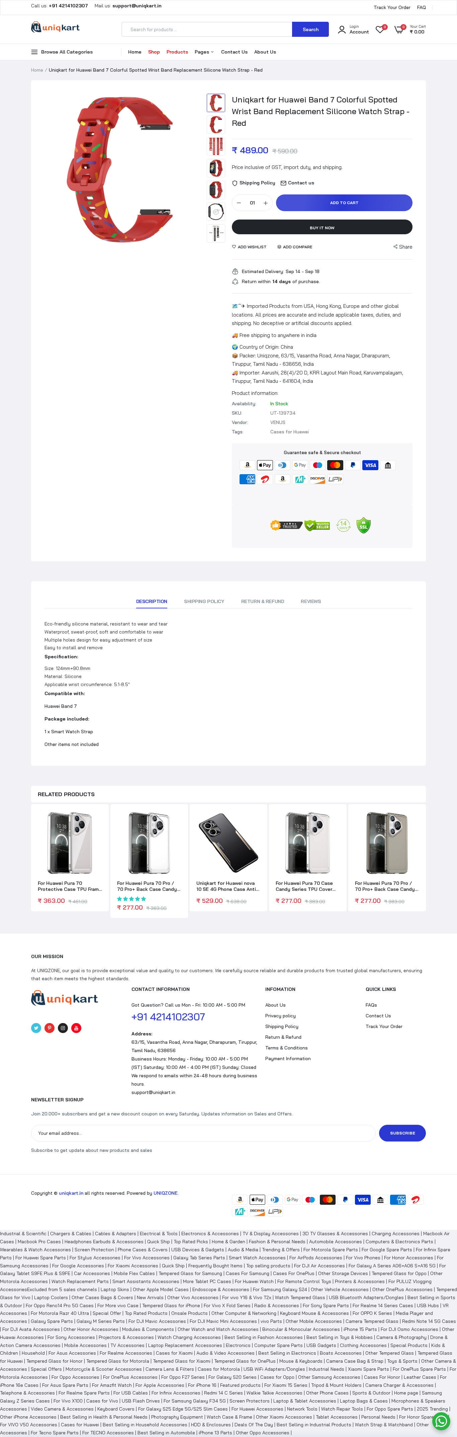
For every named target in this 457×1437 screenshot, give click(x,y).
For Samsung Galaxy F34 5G (195, 1401)
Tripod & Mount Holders (336, 1385)
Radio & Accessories (276, 1305)
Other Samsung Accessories (329, 1377)
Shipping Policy (204, 601)
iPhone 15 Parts (360, 1329)
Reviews (311, 601)
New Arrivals (150, 1297)
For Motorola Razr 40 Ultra (60, 1313)
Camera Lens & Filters (170, 1369)
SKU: (237, 413)
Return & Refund (262, 601)
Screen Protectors (250, 1401)
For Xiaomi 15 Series (285, 1385)
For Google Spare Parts (387, 1250)
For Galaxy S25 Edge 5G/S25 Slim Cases (183, 1409)
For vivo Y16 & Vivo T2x (246, 1297)
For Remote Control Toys (304, 1281)
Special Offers (46, 1369)
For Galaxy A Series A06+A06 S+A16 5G (392, 1266)
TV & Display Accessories (271, 1234)
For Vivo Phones (363, 1258)
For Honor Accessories (408, 1258)
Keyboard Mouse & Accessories (314, 1313)
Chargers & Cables (70, 1234)
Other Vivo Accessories (192, 1297)
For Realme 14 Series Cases (383, 1305)
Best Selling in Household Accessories (145, 1425)
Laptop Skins (115, 1289)
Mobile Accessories (85, 1345)
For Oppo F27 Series (183, 1377)
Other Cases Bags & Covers (102, 1297)
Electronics (238, 1345)
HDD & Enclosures (211, 1425)
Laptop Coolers (51, 1297)
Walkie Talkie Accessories (274, 1393)
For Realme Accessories (126, 1353)
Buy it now (322, 227)
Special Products (409, 1345)
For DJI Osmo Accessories (409, 1329)
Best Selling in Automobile (166, 1433)
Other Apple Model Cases (161, 1289)
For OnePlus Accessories (130, 1377)
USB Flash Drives (141, 1401)
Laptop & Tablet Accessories (304, 1401)
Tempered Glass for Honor (54, 1361)
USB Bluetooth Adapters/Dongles (366, 1297)
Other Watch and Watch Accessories (218, 1329)
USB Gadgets (321, 1345)
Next (190, 170)
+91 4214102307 (168, 1016)
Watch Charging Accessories (189, 1337)
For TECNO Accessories (108, 1433)
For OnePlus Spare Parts (419, 1369)
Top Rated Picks (191, 1242)
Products (177, 52)
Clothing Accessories (363, 1345)
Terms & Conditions (286, 1048)
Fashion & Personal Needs (277, 1242)
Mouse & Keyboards (301, 1361)
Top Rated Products (146, 1313)
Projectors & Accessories (126, 1337)
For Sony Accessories (71, 1337)
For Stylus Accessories (95, 1258)
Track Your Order (392, 7)
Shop (154, 52)
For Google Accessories (78, 1266)
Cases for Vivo (102, 1401)
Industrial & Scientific (23, 1234)
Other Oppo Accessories (262, 1433)
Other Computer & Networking (243, 1313)
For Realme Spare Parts (84, 1393)
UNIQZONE (166, 1193)
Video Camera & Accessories (62, 1409)
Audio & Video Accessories (225, 1353)
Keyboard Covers (115, 1409)
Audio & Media (243, 1250)
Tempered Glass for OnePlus (245, 1361)
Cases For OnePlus (293, 1273)
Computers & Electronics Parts (399, 1242)
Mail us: (125, 6)
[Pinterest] (49, 1028)
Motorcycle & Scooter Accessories (104, 1369)
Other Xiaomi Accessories (284, 1417)
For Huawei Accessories (257, 1409)
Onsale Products (189, 1313)
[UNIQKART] (55, 29)
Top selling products (268, 1266)
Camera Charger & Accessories (399, 1385)
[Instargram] (63, 1028)
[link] (96, 822)
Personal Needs (378, 1417)
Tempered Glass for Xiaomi (181, 1361)
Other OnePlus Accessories (402, 1289)
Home (135, 52)
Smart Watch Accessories (257, 1258)
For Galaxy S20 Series (232, 1377)
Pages (202, 52)
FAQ (421, 7)
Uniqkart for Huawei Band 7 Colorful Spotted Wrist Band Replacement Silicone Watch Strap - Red (320, 111)
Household (33, 1353)
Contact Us (234, 52)
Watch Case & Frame (229, 1417)
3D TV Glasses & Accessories (335, 1234)
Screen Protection (94, 1250)
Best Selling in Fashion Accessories (263, 1337)
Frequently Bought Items (215, 1266)
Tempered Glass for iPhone (171, 1305)
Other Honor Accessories (91, 1329)
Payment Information (288, 1058)
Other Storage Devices (343, 1273)
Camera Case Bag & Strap (354, 1361)
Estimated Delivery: (263, 271)
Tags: (238, 432)
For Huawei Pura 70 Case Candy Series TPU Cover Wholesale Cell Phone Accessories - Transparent (306, 886)
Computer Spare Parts (278, 1345)
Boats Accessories (341, 1353)
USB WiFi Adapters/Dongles (274, 1369)
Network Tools (302, 1409)
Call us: (60, 6)
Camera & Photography (401, 1337)
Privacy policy (280, 1016)
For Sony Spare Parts (326, 1305)
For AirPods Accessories (315, 1258)
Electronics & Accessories (210, 1234)
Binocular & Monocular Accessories (301, 1329)
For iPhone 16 (202, 1385)
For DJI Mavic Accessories (157, 1321)
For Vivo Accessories (147, 1258)
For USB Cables (130, 1393)
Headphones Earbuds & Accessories (104, 1242)
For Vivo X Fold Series (227, 1305)
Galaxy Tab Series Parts (199, 1258)
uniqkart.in (71, 1193)
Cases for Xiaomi (174, 1353)
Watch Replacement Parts (80, 1281)
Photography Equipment (177, 1417)
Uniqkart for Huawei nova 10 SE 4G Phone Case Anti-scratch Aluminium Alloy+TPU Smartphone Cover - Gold (227, 886)
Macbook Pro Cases (39, 1242)
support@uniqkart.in (153, 1092)
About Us (265, 52)
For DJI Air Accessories (319, 1266)
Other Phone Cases (327, 1393)
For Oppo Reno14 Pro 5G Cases (60, 1305)
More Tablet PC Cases (207, 1281)
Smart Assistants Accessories (145, 1281)
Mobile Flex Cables (134, 1273)
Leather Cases (420, 1377)
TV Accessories (127, 1345)
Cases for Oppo (277, 1377)
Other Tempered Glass (389, 1353)
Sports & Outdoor (371, 1393)
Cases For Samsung (247, 1273)
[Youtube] (76, 1028)
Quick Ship (158, 1242)
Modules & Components (148, 1329)
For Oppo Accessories (75, 1377)
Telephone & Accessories (27, 1393)
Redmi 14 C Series (223, 1393)
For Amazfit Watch (112, 1385)
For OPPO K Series (372, 1313)
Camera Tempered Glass (372, 1321)
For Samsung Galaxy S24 (280, 1289)
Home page (406, 1393)
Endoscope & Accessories (220, 1289)
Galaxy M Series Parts (101, 1321)
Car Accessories (92, 1273)
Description (151, 601)
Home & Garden (228, 1242)
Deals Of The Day (254, 1425)
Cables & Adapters (115, 1234)
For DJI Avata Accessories (31, 1329)
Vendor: (240, 422)
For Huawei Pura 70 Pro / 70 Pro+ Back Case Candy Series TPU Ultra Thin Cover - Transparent (147, 886)
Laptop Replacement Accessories (185, 1345)
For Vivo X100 (68, 1401)
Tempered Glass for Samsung (190, 1273)
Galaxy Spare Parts (52, 1321)
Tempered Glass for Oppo (399, 1273)
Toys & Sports (402, 1361)
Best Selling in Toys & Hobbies (339, 1337)
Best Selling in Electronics (287, 1353)
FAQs (371, 1005)
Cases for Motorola (219, 1369)
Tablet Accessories (337, 1417)
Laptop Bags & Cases (364, 1401)
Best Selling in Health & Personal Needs (104, 1417)
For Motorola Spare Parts (330, 1250)
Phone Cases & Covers (143, 1250)
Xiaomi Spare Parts (368, 1369)
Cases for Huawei (80, 1425)
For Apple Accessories (159, 1385)
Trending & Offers (281, 1250)
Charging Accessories (396, 1234)
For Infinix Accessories (176, 1393)
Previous (51, 170)
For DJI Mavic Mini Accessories (223, 1321)
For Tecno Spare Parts (55, 1433)
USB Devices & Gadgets (197, 1250)
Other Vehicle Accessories (340, 1289)
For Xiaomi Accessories (133, 1266)
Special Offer (107, 1313)
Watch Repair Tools (342, 1409)
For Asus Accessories (72, 1353)
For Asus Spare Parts (65, 1385)
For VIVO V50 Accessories (28, 1425)
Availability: (244, 404)
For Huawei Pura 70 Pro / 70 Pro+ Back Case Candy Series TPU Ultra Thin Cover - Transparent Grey (385, 886)
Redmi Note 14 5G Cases (429, 1321)
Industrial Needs (326, 1369)
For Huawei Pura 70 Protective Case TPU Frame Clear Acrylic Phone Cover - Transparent (70, 886)
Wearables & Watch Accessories (35, 1250)
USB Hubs (428, 1305)
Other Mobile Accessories (314, 1321)
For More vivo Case (118, 1305)
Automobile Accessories (335, 1242)
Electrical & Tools (159, 1234)
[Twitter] (36, 1028)
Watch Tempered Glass (300, 1297)
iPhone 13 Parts (215, 1433)
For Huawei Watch (254, 1281)
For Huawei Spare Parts (40, 1258)
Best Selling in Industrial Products (314, 1425)
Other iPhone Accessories (28, 1417)
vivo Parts (271, 1321)
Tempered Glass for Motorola (117, 1361)
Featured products (240, 1385)
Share (406, 247)
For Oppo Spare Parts (390, 1409)
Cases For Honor (382, 1377)
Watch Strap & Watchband (384, 1425)
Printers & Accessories (360, 1281)
